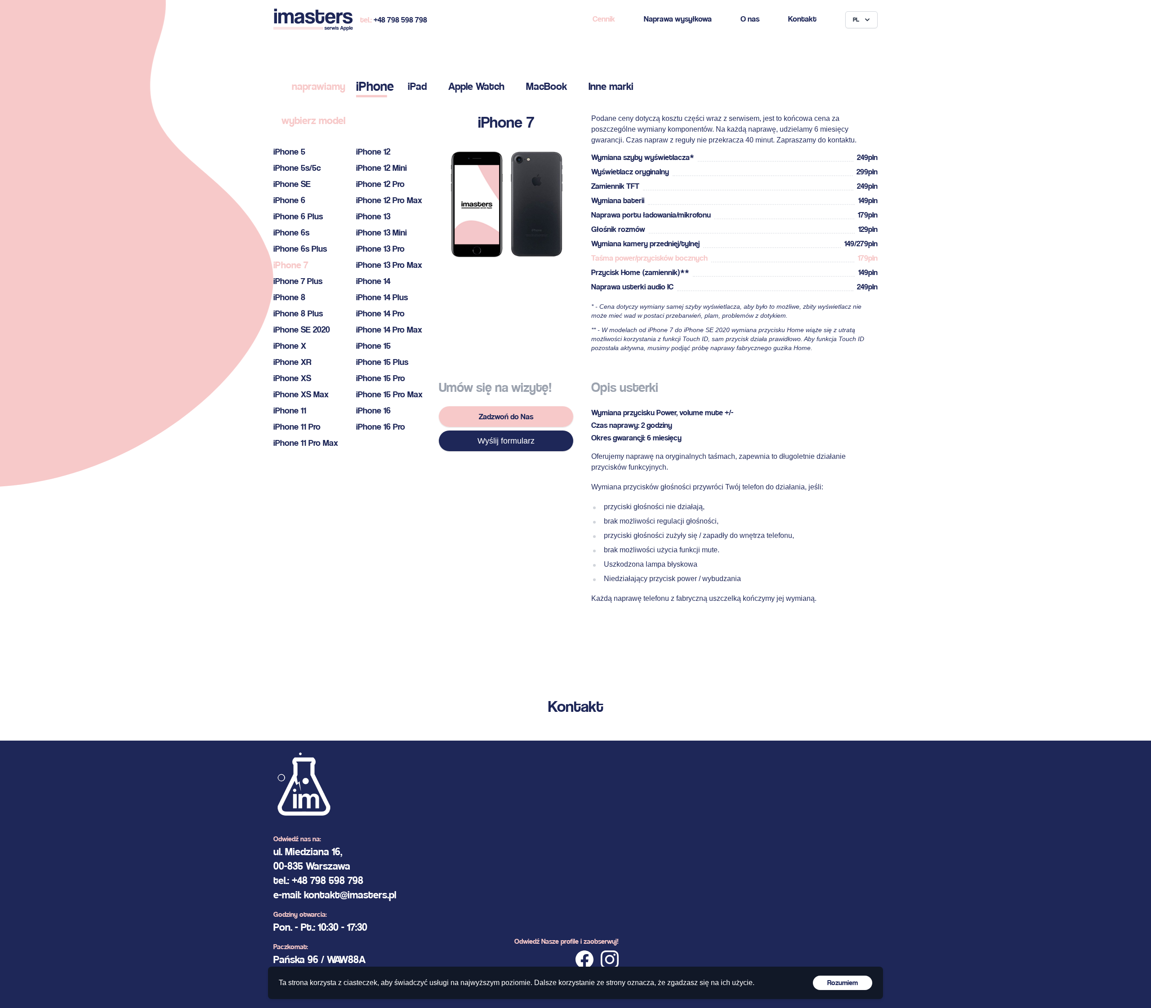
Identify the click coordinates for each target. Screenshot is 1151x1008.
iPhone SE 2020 (301, 329)
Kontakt (802, 18)
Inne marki (611, 86)
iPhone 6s (291, 232)
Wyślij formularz (506, 440)
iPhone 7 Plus (297, 281)
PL (856, 19)
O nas (750, 18)
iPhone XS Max (301, 394)
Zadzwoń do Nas (506, 416)
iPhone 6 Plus (298, 216)
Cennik (604, 18)
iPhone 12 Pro (380, 184)
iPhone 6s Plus (300, 249)
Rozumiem (842, 982)
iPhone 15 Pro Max (389, 394)
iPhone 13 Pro (380, 249)
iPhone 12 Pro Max (389, 200)
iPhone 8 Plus (298, 313)
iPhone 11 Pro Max (305, 443)
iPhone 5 (289, 152)
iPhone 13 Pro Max (389, 265)
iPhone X (289, 346)
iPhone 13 (373, 216)
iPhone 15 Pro (380, 378)
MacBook (546, 86)
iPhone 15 (373, 346)
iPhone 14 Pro (380, 313)
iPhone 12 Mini (381, 168)
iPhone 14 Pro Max (389, 329)
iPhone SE (292, 184)
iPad (417, 86)
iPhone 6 (289, 200)
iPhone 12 (373, 152)
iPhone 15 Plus (382, 362)
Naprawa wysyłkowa (678, 18)
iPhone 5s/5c (297, 168)
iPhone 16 (373, 410)
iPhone (375, 86)
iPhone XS (292, 378)
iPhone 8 (289, 297)
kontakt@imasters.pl (350, 894)
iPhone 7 (290, 265)
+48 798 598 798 (400, 19)
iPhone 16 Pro (380, 427)
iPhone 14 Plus (382, 297)
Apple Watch (476, 86)
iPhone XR (292, 362)
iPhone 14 (373, 281)
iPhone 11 (289, 410)
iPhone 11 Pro (297, 427)
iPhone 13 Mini (381, 232)
